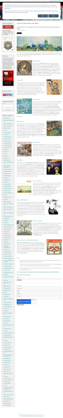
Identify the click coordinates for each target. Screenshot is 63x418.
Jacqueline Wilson (8, 258)
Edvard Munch (7, 186)
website (21, 261)
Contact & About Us (58, 0)
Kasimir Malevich (8, 268)
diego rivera (7, 179)
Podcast (32, 414)
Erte (5, 194)
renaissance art (8, 347)
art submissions (8, 145)
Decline (53, 15)
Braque (6, 155)
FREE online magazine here (8, 27)
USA (5, 385)
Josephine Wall (8, 265)
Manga (6, 280)
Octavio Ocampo (8, 306)
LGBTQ (6, 274)
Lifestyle (39, 414)
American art (7, 127)
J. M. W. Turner (7, 253)
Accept (42, 15)
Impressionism (46, 271)
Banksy (6, 149)
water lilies (7, 400)
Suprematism (7, 369)
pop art (6, 330)
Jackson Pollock (8, 256)
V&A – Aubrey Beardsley (22, 199)
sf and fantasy (7, 360)
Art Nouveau (7, 140)
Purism (6, 340)
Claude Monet (7, 171)
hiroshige (6, 239)
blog (5, 153)
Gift (30, 414)
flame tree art (7, 201)
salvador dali (7, 358)
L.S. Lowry (7, 270)
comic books (7, 173)
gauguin (6, 222)
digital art (6, 182)
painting (6, 310)
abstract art (7, 117)
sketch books (7, 362)
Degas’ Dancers (20, 121)
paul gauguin (7, 316)
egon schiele (7, 190)
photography (7, 320)
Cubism (6, 177)
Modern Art (7, 294)
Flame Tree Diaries (8, 206)
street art (6, 364)
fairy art (6, 199)
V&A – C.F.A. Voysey (37, 220)
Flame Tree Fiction (25, 414)
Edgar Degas (7, 184)
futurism (6, 220)
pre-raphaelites (8, 334)
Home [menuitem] (2, 6)
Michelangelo (7, 290)
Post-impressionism (54, 271)
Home (51, 0)
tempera (6, 376)
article (58, 264)
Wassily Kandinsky (8, 398)
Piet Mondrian (7, 328)
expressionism (7, 197)
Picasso (6, 322)
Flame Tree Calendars (38, 271)
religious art (7, 344)
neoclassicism (7, 302)
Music (36, 414)
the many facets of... (8, 378)
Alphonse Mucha (36, 60)
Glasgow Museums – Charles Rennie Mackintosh (28, 240)
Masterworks (7, 285)
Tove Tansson (7, 383)
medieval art (7, 288)
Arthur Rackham (36, 142)
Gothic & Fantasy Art (9, 224)
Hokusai (6, 241)
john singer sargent (8, 263)
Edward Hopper (8, 188)
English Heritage (8, 192)
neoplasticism (7, 304)
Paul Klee (6, 318)
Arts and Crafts (7, 147)
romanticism (7, 349)
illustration (6, 249)
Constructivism (7, 175)
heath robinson (7, 237)
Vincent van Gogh (36, 99)
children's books (8, 169)
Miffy (5, 292)
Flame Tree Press (8, 216)
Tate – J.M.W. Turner (37, 180)
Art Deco (6, 134)
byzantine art (7, 160)
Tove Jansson (7, 381)
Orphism (6, 308)
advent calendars (8, 123)
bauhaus (6, 151)
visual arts (6, 396)
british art (6, 157)
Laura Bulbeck (22, 30)
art (5, 130)
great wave (7, 233)
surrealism (7, 371)
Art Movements (8, 138)
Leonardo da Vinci (8, 272)
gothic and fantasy (8, 226)
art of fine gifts (29, 271)
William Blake (7, 403)
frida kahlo (7, 218)
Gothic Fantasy (7, 229)
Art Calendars (7, 132)
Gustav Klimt (20, 80)
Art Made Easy (7, 136)
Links (43, 414)
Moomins (6, 296)
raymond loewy (8, 342)
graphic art (7, 231)
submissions (7, 366)
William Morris (7, 405)
